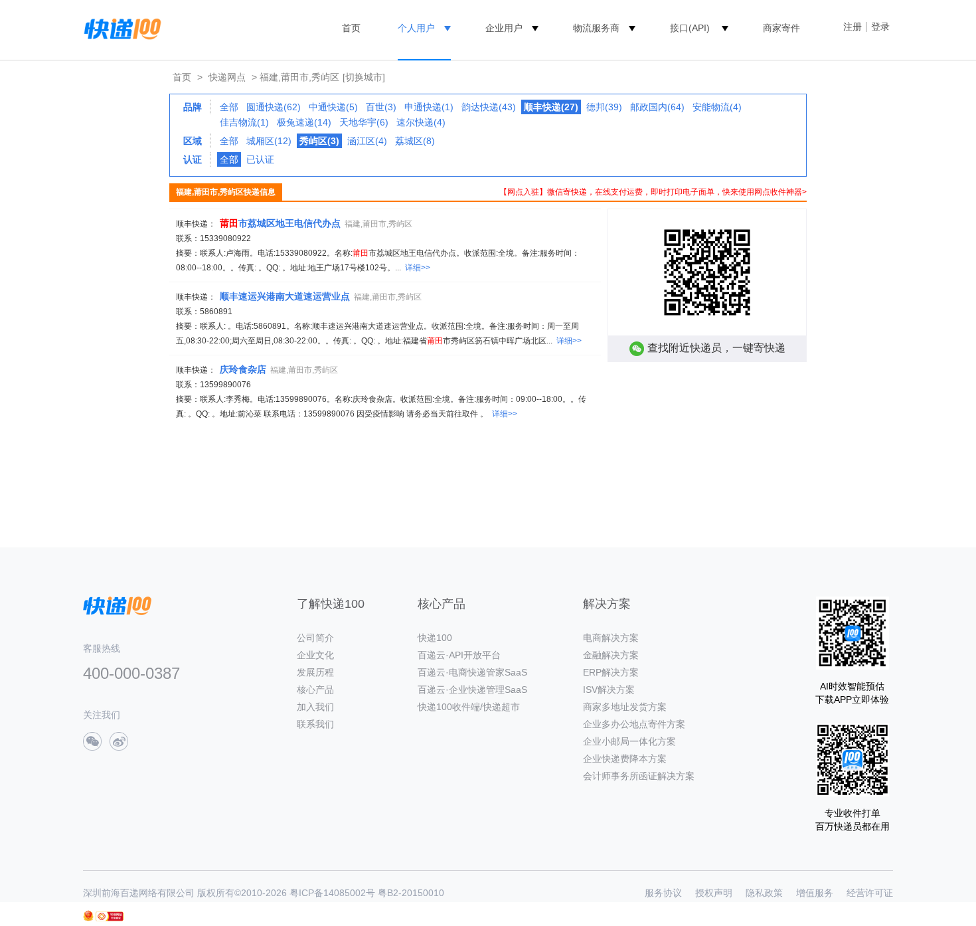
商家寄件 (781, 28)
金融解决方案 (611, 655)
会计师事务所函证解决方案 (638, 776)
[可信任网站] (109, 916)
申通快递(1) (428, 107)
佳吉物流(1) (244, 122)
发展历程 (315, 672)
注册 (852, 26)
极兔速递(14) (304, 122)
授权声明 (713, 892)
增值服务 (814, 892)
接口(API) (690, 28)
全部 (229, 107)
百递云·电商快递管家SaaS (472, 672)
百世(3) (381, 107)
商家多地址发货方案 (625, 706)
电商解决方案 (611, 637)
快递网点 (227, 77)
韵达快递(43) (488, 107)
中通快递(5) (333, 107)
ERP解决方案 (611, 672)
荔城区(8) (415, 141)
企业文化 (315, 655)
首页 (351, 28)
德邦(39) (604, 107)
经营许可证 (870, 892)
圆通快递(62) (273, 107)
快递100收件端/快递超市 (469, 706)
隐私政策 (764, 892)
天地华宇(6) (363, 122)
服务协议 (663, 892)
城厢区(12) (268, 141)
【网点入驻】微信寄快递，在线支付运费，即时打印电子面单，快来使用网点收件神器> (653, 192)
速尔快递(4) (421, 122)
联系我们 (315, 724)
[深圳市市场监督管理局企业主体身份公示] (88, 915)
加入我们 (315, 706)
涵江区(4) (367, 141)
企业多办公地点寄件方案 (634, 724)
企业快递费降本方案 (625, 758)
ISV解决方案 (609, 689)
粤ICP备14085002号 (332, 892)
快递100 (435, 637)
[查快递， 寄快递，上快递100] (120, 28)
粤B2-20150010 (411, 892)
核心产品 (315, 689)
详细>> (417, 267)
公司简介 (315, 637)
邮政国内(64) (657, 107)
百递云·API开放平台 (459, 655)
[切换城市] (364, 77)
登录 (880, 26)
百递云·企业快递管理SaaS (472, 689)
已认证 (260, 159)
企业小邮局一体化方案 (629, 741)
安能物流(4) (717, 107)
